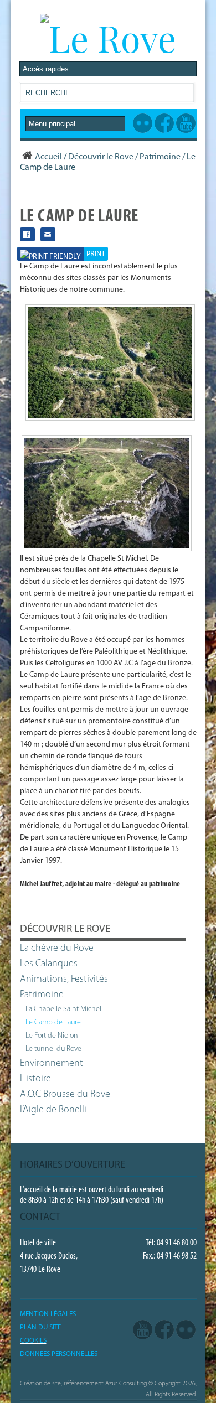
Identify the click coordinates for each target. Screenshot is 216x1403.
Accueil (48, 157)
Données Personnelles (58, 1354)
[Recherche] (185, 95)
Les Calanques (49, 964)
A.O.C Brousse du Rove (65, 1095)
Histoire (35, 1079)
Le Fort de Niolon (51, 1036)
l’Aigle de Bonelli (53, 1110)
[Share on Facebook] (27, 234)
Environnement (51, 1064)
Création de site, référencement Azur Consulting (83, 1383)
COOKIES (33, 1340)
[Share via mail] (47, 234)
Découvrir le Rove (100, 157)
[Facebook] (164, 1330)
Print (95, 254)
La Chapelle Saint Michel (63, 1009)
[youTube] (142, 1330)
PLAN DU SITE (40, 1327)
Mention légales (48, 1314)
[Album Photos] (186, 1330)
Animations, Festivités (64, 980)
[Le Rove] (108, 37)
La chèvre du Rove (57, 949)
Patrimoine (160, 157)
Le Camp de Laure (53, 1022)
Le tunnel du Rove (53, 1049)
